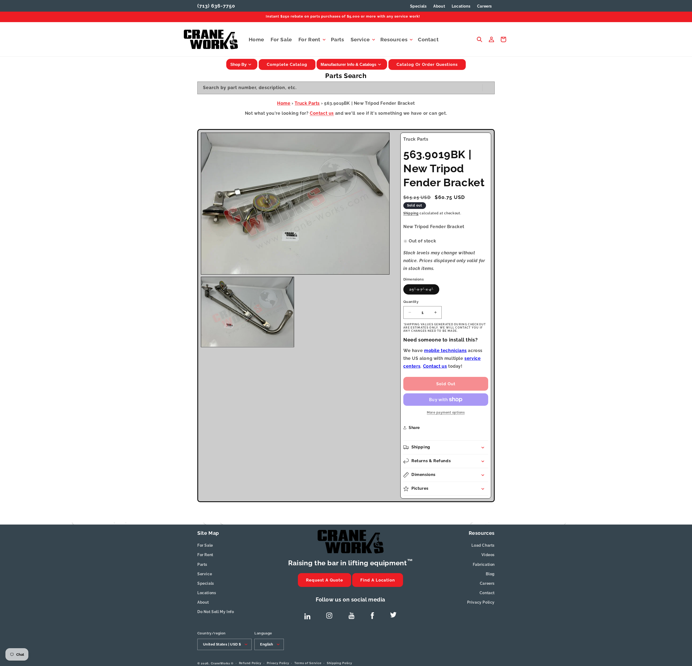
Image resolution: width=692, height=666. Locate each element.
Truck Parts (307, 103)
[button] (311, 39)
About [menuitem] (439, 6)
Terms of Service (307, 663)
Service (204, 574)
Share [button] (414, 427)
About (203, 602)
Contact (487, 593)
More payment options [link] (446, 412)
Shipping (411, 213)
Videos (488, 555)
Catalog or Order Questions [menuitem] (427, 64)
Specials (418, 6)
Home (283, 103)
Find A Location (377, 580)
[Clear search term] (477, 88)
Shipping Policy (339, 663)
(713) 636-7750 (216, 6)
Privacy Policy (481, 602)
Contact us (322, 113)
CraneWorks (220, 663)
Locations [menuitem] (461, 6)
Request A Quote (324, 580)
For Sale (205, 545)
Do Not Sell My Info (215, 612)
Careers (487, 583)
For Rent (205, 555)
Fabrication (484, 564)
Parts (202, 564)
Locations (206, 593)
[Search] (488, 88)
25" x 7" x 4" (424, 291)
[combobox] (346, 88)
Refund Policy (250, 663)
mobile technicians (445, 350)
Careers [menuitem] (484, 6)
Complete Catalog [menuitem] (287, 64)
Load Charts (483, 545)
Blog (490, 574)
